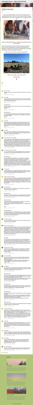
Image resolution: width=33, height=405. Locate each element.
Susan (5, 120)
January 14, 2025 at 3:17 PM (9, 222)
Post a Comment (5, 352)
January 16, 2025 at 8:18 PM (9, 289)
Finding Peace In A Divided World (10, 394)
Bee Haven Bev (6, 218)
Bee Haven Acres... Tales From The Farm (14, 1)
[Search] (27, 1)
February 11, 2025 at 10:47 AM (9, 327)
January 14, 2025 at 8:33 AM (9, 135)
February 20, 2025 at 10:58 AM (9, 335)
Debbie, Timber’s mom (8, 176)
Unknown (6, 90)
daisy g (5, 97)
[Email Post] (2, 82)
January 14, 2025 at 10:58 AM (9, 197)
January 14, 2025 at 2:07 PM (9, 216)
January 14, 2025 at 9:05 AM (9, 166)
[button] (2, 12)
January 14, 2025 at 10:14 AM (9, 190)
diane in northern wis (8, 225)
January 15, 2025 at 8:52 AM (9, 253)
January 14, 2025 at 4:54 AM (9, 94)
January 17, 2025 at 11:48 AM (9, 299)
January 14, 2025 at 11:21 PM (9, 244)
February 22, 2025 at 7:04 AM (9, 350)
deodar (5, 330)
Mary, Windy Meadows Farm (9, 137)
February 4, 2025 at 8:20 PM (9, 318)
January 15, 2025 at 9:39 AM (9, 263)
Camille (5, 266)
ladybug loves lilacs (7, 247)
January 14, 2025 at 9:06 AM (9, 173)
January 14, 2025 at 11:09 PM (9, 235)
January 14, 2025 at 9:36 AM (9, 184)
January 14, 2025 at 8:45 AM (9, 147)
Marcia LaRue (6, 255)
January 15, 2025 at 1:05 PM (9, 281)
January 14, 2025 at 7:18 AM (9, 118)
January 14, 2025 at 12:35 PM (9, 207)
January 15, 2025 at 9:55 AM (9, 271)
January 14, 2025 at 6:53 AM (9, 102)
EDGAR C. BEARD (7, 308)
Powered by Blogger (17, 403)
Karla (5, 130)
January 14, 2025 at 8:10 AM (9, 127)
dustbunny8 (6, 186)
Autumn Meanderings (9, 380)
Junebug (5, 169)
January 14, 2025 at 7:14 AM (9, 109)
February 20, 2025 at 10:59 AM (9, 343)
